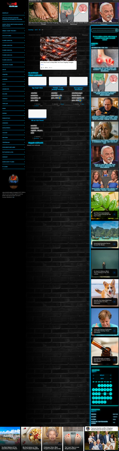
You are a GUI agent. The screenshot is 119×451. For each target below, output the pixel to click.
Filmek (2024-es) (7, 50)
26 (110, 398)
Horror (4, 79)
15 (99, 394)
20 (93, 398)
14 (96, 394)
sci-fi (4, 84)
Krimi (4, 108)
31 (105, 402)
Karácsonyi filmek (8, 162)
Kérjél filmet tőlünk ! (9, 30)
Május (102, 375)
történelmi (6, 142)
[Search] (116, 30)
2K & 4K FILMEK (6, 35)
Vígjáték (5, 74)
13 (93, 394)
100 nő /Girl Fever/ (37, 120)
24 (105, 398)
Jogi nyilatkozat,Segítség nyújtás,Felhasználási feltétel (12, 18)
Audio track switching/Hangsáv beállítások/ (12, 25)
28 (96, 402)
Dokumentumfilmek (8, 147)
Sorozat (5, 157)
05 (39, 29)
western (5, 137)
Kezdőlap (5, 13)
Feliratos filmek (7, 64)
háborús (5, 123)
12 (110, 389)
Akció (4, 69)
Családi (4, 132)
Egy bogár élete (37, 88)
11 (108, 389)
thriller (5, 103)
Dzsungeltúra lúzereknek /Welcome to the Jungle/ (78, 90)
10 (105, 389)
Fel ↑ (14, 197)
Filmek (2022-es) (7, 60)
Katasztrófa (6, 128)
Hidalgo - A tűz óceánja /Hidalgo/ (58, 88)
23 (102, 398)
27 (93, 402)
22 (99, 398)
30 (102, 402)
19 (110, 394)
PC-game (5, 166)
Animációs (5, 89)
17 (105, 394)
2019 (36, 29)
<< (93, 375)
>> (110, 375)
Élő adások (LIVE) (7, 152)
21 (96, 398)
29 (99, 402)
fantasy (5, 98)
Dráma (4, 113)
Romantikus (6, 118)
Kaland (4, 94)
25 (108, 398)
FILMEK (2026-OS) (7, 40)
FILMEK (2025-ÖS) (7, 45)
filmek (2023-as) (7, 55)
